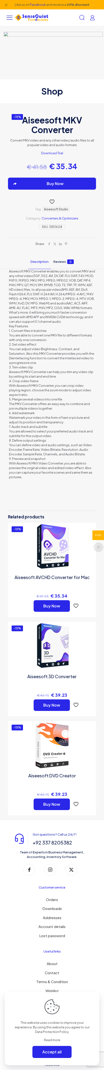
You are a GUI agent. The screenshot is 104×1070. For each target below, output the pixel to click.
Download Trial (52, 153)
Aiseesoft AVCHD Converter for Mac (52, 577)
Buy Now (51, 605)
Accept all (52, 1051)
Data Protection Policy (51, 1032)
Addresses (52, 917)
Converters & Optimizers (60, 218)
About (52, 963)
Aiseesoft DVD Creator (52, 775)
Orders (52, 899)
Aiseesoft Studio (56, 209)
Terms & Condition (52, 981)
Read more (52, 1040)
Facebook (38, 4)
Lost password (52, 935)
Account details (52, 926)
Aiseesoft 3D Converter (52, 676)
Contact (52, 972)
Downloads (52, 908)
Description (39, 262)
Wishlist (52, 990)
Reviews (62, 262)
